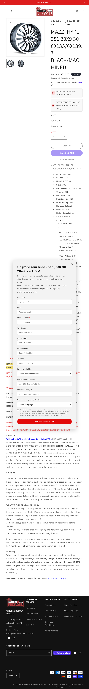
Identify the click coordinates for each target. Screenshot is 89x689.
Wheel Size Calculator (73, 616)
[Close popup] (72, 264)
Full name (21, 297)
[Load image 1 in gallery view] (10, 63)
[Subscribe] (48, 653)
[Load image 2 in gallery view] (20, 63)
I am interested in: (24, 369)
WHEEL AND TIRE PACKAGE (39, 438)
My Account (30, 608)
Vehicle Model (23, 348)
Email (20, 307)
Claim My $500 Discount (44, 422)
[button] (5, 11)
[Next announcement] (84, 2)
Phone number (23, 318)
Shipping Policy (51, 616)
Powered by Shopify (39, 684)
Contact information (76, 687)
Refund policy (53, 684)
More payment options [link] (66, 159)
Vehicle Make (22, 338)
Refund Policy (50, 611)
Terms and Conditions (49, 623)
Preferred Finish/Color (26, 390)
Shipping (54, 78)
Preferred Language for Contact (29, 400)
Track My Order (32, 613)
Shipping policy (61, 687)
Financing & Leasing (34, 619)
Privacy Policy (50, 605)
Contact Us (30, 625)
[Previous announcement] (4, 2)
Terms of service (51, 631)
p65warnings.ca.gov (57, 578)
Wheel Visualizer (71, 605)
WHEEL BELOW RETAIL (16, 438)
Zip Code (21, 359)
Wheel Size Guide (71, 611)
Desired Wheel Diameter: (27, 379)
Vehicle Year (22, 328)
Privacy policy (65, 684)
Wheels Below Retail (25, 684)
